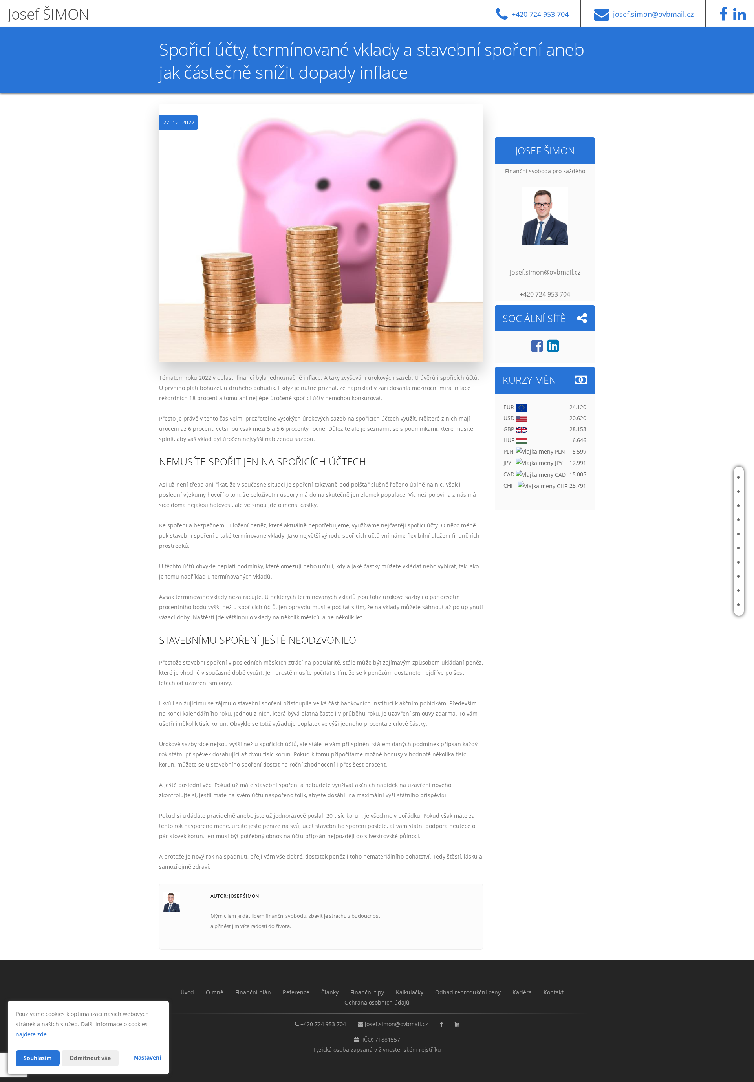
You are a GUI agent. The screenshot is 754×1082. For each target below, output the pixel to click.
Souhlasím (38, 1058)
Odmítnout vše (90, 1058)
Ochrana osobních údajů (377, 1002)
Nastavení (147, 1057)
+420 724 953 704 (323, 1024)
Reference (701, 519)
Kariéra (698, 590)
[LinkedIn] (741, 17)
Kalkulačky (703, 562)
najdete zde (31, 1034)
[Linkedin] (553, 348)
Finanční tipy (705, 548)
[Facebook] (725, 17)
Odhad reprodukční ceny (696, 576)
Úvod (695, 477)
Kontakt (699, 604)
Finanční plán (706, 505)
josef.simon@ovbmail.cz (396, 1024)
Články (697, 534)
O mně (696, 491)
